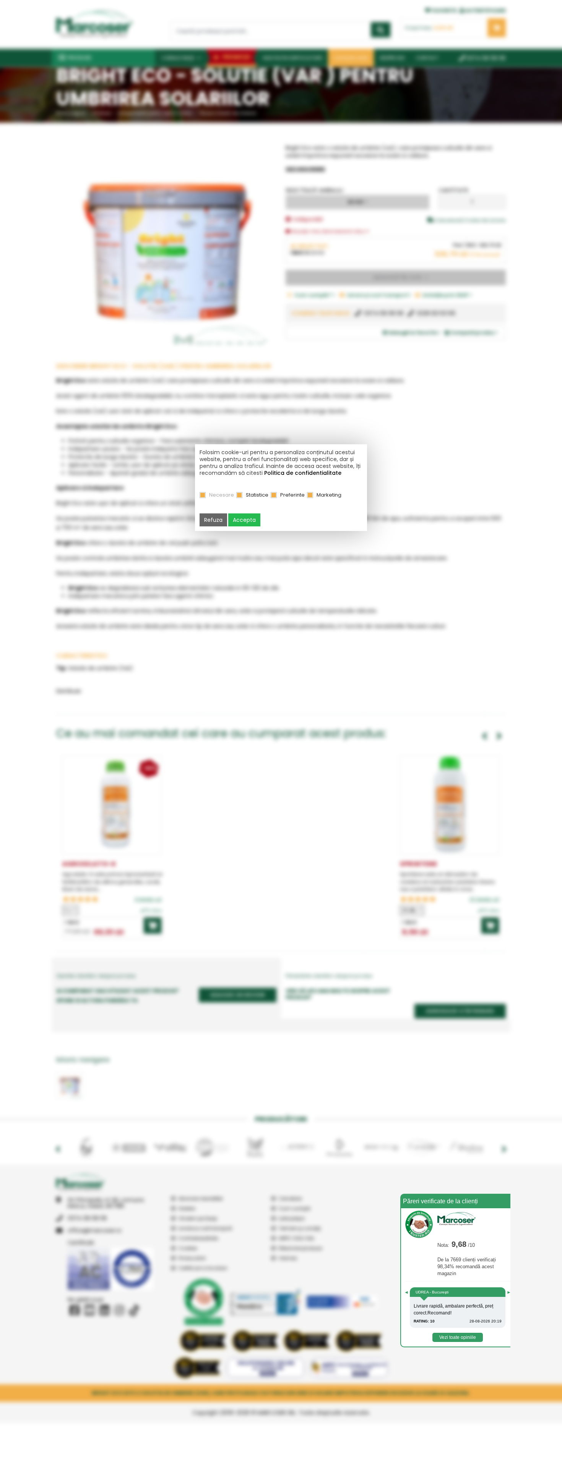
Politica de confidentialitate (302, 473)
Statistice (257, 495)
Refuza (213, 520)
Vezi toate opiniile (457, 1337)
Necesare (221, 495)
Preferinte (292, 495)
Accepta (244, 520)
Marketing (329, 495)
